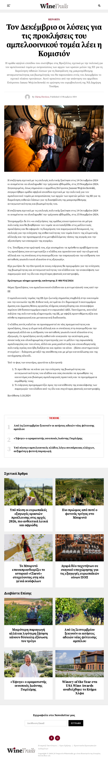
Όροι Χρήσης (65, 745)
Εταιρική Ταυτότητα (47, 745)
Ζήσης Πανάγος (42, 97)
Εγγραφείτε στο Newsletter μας (54, 715)
